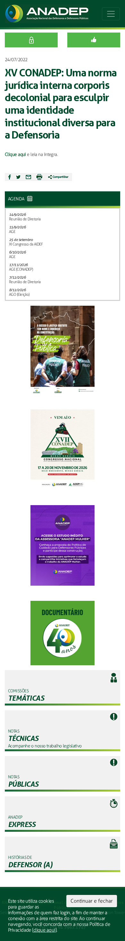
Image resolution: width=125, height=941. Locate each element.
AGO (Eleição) (19, 294)
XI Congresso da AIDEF (26, 244)
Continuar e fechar (92, 901)
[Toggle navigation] (111, 13)
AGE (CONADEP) (21, 269)
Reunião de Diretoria (25, 219)
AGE (12, 231)
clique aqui (44, 930)
